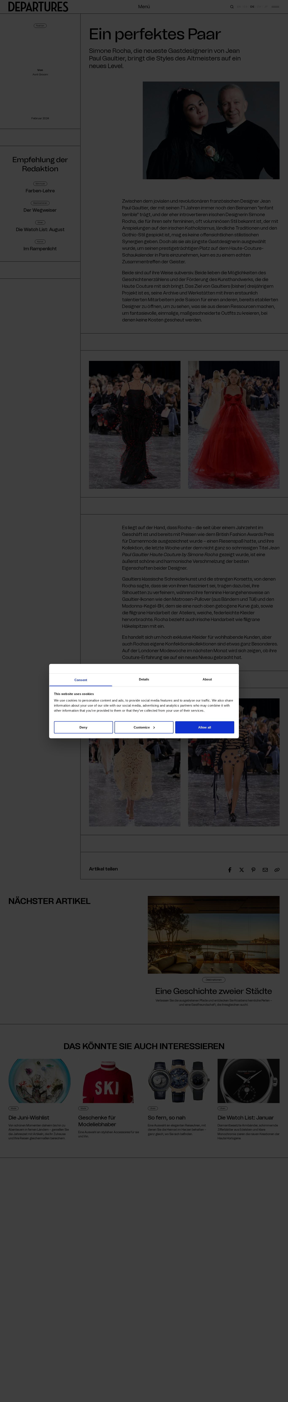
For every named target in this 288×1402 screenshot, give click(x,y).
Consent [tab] (80, 680)
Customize (142, 727)
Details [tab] (144, 679)
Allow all (204, 727)
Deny (83, 727)
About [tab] (207, 679)
